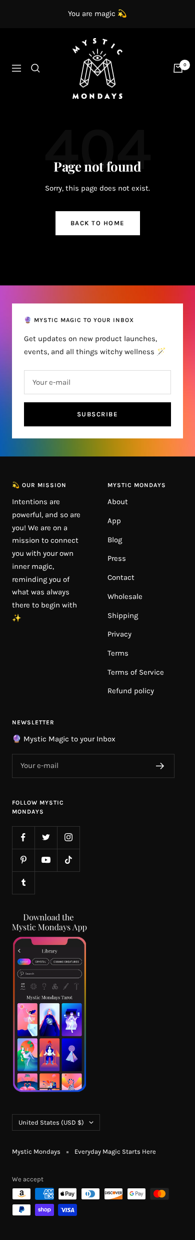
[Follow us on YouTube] (45, 860)
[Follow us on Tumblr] (23, 882)
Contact (121, 577)
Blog (115, 539)
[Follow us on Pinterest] (23, 860)
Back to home (97, 223)
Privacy (120, 634)
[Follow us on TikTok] (68, 860)
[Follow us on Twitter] (45, 837)
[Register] (160, 765)
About (118, 501)
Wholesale (125, 596)
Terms (118, 653)
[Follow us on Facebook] (23, 837)
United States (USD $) (51, 1122)
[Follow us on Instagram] (68, 837)
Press (117, 558)
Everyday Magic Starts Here (115, 1151)
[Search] (35, 68)
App (114, 520)
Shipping (123, 615)
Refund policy (131, 690)
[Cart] (178, 68)
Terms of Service (136, 672)
